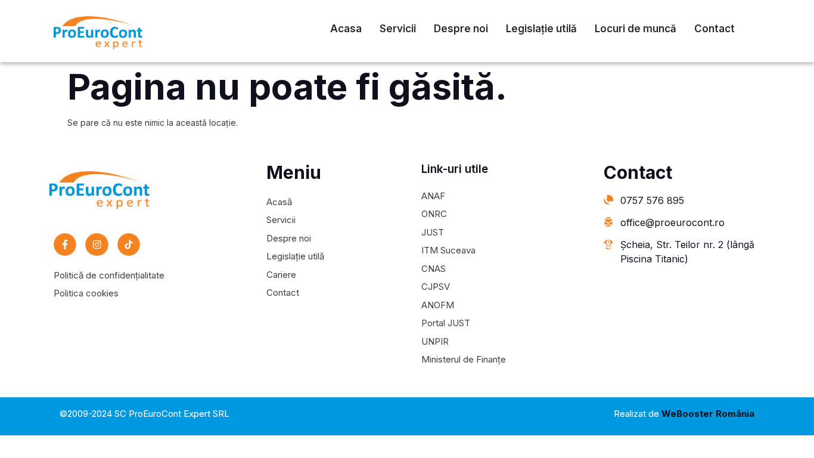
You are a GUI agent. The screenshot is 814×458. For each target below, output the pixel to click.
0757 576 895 (652, 200)
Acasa (346, 29)
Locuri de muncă (635, 29)
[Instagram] (96, 244)
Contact (714, 29)
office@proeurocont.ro (672, 222)
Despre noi (461, 29)
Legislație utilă (541, 29)
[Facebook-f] (65, 244)
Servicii (398, 29)
